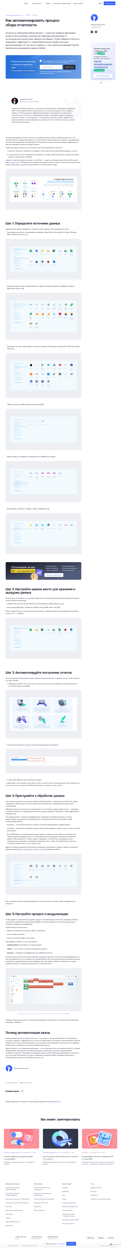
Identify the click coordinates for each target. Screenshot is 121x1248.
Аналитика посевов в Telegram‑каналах (68, 1215)
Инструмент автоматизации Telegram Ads (42, 1194)
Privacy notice (116, 1244)
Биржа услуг (10, 1225)
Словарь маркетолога (69, 1203)
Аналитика (85, 1152)
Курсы (64, 1199)
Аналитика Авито (67, 1210)
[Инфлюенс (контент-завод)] (103, 61)
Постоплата (9, 1214)
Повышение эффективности (14, 15)
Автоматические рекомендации (44, 1199)
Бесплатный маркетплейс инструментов (42, 1188)
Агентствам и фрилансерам (62, 3)
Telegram (101, 1238)
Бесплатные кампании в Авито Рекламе (12, 1188)
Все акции (9, 1206)
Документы (94, 1195)
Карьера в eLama (96, 1188)
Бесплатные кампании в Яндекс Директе (12, 1194)
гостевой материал (12, 1083)
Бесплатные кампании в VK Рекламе (17, 1203)
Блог (63, 1195)
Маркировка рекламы (12, 1222)
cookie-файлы (60, 1244)
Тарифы (47, 3)
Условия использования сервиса (101, 1199)
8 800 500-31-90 (53, 1237)
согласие (48, 61)
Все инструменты (39, 1210)
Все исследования (68, 1223)
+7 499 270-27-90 (20, 1237)
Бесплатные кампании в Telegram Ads (18, 1199)
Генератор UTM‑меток (41, 1203)
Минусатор (37, 1206)
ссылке (67, 1013)
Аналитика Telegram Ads (70, 1206)
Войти (58, 1101)
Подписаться (69, 67)
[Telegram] (96, 32)
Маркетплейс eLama (25, 1083)
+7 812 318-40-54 (36, 1237)
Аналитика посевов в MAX (70, 1220)
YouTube (110, 1238)
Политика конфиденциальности (29, 1245)
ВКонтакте (90, 1238)
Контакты (94, 1191)
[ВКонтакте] (92, 32)
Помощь (65, 1188)
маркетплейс (15, 162)
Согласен (71, 1244)
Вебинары (65, 1191)
